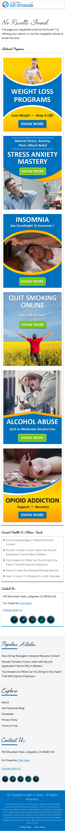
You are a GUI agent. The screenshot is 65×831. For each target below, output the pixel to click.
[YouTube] (41, 623)
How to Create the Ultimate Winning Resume (32, 570)
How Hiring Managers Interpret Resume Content (31, 656)
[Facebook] (14, 623)
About (5, 702)
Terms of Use (10, 725)
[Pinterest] (51, 623)
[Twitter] (23, 623)
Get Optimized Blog (13, 708)
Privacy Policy (9, 719)
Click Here (25, 603)
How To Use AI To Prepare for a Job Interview (33, 576)
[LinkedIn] (32, 623)
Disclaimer (8, 714)
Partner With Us (12, 610)
